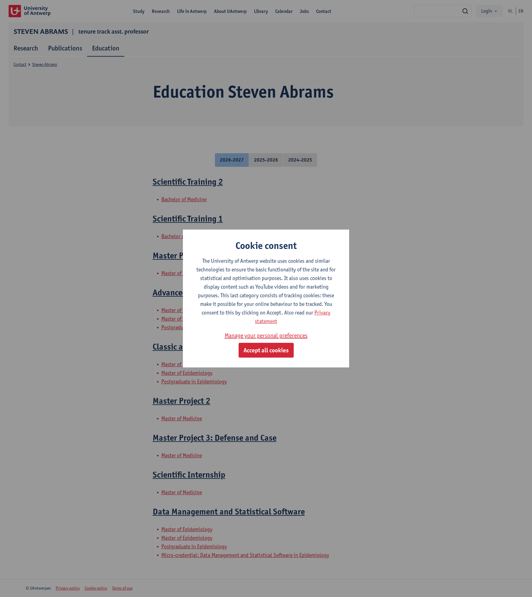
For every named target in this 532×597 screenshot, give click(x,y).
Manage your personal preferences (266, 335)
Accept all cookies (266, 350)
